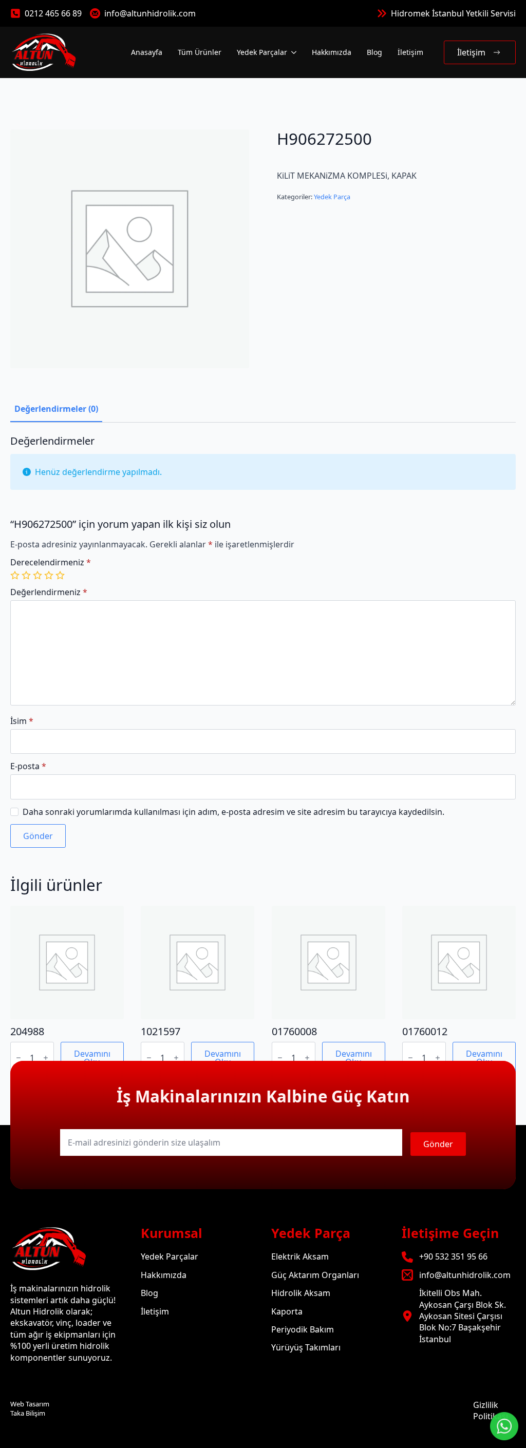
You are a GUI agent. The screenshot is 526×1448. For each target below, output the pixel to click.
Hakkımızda (331, 52)
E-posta (28, 766)
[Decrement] (18, 1057)
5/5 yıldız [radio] (61, 575)
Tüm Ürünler (199, 52)
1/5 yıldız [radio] (16, 575)
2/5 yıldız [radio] (27, 575)
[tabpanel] (263, 641)
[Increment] (45, 1057)
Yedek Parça (332, 196)
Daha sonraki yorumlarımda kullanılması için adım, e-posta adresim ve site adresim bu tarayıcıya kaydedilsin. (233, 812)
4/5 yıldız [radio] (49, 575)
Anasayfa (146, 52)
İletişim (410, 52)
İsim (21, 721)
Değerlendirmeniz (48, 592)
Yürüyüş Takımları (306, 1347)
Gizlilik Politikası (490, 1410)
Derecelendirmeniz (50, 562)
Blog (374, 52)
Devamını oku (92, 1058)
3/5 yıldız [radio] (38, 575)
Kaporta (287, 1311)
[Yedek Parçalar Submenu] (293, 52)
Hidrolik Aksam (300, 1293)
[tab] (56, 409)
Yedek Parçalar (262, 52)
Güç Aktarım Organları (315, 1275)
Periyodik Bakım (302, 1329)
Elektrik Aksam (300, 1256)
